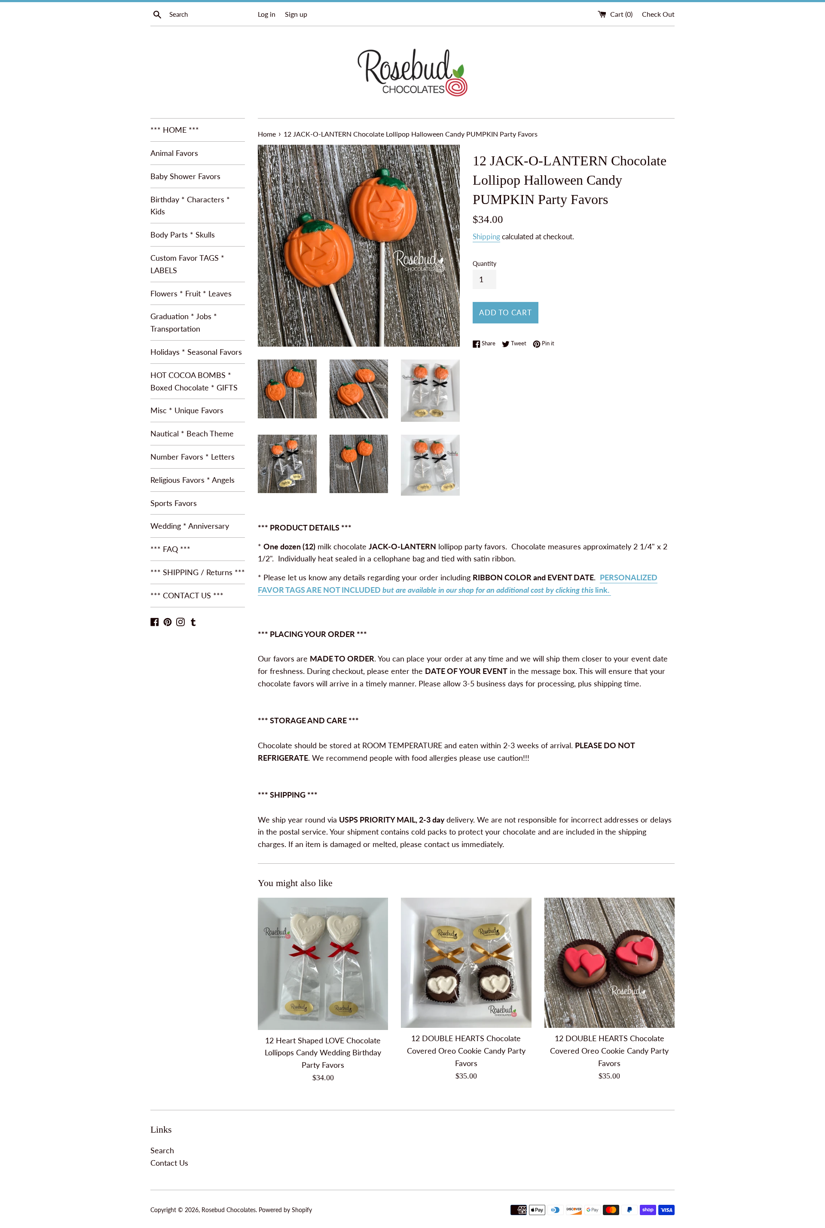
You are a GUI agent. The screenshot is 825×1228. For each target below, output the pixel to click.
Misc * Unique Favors (186, 410)
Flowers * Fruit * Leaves (191, 293)
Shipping (486, 236)
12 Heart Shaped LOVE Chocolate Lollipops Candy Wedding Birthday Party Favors (323, 1053)
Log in (266, 14)
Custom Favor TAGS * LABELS (187, 264)
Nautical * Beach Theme (192, 433)
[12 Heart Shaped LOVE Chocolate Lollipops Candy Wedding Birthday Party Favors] (323, 964)
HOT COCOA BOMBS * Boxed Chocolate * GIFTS (194, 381)
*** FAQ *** (170, 549)
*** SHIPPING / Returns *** (197, 572)
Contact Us (169, 1162)
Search (162, 1150)
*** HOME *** (174, 129)
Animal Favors (174, 153)
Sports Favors (173, 503)
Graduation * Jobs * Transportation (183, 322)
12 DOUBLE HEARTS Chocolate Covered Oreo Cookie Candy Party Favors (466, 1050)
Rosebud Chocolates (229, 1209)
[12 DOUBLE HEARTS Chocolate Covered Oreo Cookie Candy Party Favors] (466, 963)
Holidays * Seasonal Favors (196, 352)
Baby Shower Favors (185, 176)
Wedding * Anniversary (189, 525)
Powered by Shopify (285, 1209)
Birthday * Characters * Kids (190, 205)
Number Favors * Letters (192, 456)
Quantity (484, 263)
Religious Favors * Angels (192, 479)
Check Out (658, 14)
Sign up (296, 14)
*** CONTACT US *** (186, 595)
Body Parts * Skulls (182, 234)
